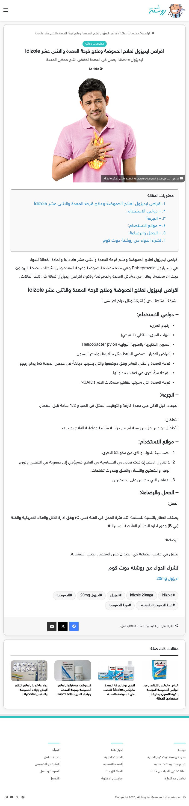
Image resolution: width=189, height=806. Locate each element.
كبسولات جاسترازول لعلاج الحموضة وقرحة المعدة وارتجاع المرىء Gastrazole (74, 690)
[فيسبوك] (74, 626)
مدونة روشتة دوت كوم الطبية (167, 757)
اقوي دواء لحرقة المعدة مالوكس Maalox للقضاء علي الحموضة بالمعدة (119, 690)
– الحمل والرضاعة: (144, 233)
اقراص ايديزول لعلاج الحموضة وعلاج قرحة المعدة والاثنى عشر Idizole (97, 204)
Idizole (167, 595)
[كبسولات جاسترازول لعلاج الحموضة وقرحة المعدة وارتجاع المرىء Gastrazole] (72, 670)
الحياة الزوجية (114, 771)
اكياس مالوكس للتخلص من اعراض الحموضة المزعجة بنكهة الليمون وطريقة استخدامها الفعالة (161, 692)
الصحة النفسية (113, 764)
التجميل (54, 779)
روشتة (182, 750)
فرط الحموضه (119, 605)
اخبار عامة (117, 750)
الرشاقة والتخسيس (47, 764)
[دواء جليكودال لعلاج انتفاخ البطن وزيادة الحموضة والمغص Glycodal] (29, 670)
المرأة (56, 750)
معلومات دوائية (129, 34)
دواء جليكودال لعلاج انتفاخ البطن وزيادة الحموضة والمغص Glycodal (31, 690)
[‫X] (63, 626)
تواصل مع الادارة (175, 779)
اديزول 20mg (167, 579)
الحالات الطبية (113, 757)
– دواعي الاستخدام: (143, 211)
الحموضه (63, 595)
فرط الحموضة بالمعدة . (156, 605)
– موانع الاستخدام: (144, 226)
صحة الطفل (51, 757)
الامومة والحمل (49, 771)
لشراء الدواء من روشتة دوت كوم (132, 240)
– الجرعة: (153, 218)
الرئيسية (146, 34)
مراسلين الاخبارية (112, 779)
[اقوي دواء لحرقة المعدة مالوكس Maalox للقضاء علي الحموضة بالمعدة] (116, 670)
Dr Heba (94, 69)
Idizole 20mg (140, 595)
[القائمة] (5, 12)
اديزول (114, 595)
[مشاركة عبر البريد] (51, 626)
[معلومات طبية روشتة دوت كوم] (165, 10)
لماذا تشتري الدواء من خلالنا (168, 771)
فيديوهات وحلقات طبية (170, 764)
